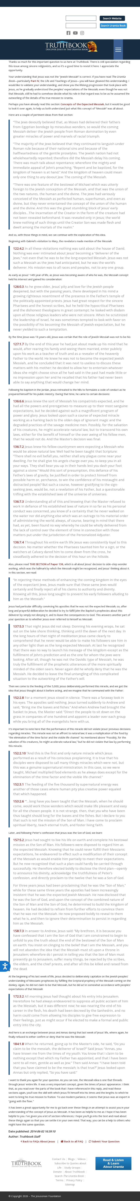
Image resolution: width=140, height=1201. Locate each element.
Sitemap (70, 1184)
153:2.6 (18, 801)
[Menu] (118, 49)
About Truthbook (75, 1171)
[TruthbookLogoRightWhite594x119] (70, 49)
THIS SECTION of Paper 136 (46, 564)
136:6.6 (18, 401)
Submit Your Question (105, 1141)
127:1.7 (18, 344)
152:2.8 (18, 697)
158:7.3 (18, 931)
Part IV (35, 81)
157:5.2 (18, 840)
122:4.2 (18, 248)
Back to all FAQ (74, 1141)
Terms (59, 1180)
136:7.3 (18, 501)
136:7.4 (18, 542)
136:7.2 (18, 446)
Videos (82, 1159)
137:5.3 (18, 626)
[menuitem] (118, 49)
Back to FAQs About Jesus (38, 1141)
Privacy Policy (74, 1180)
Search (69, 1176)
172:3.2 (18, 996)
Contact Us (58, 1159)
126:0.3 (18, 286)
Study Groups (72, 1167)
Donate (57, 1171)
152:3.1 (18, 784)
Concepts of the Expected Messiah (82, 104)
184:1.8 (18, 1044)
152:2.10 (19, 753)
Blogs (71, 1159)
